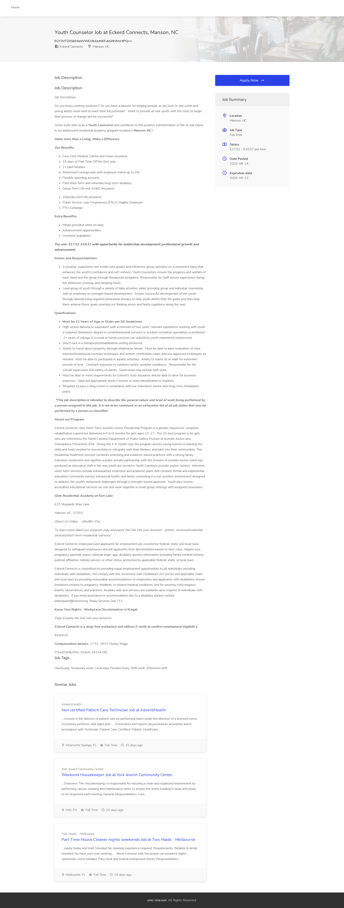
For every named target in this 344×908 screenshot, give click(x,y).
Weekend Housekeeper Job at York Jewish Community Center (117, 774)
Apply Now (249, 80)
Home (15, 7)
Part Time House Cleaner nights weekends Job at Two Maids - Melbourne (128, 839)
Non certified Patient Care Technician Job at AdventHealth (114, 710)
